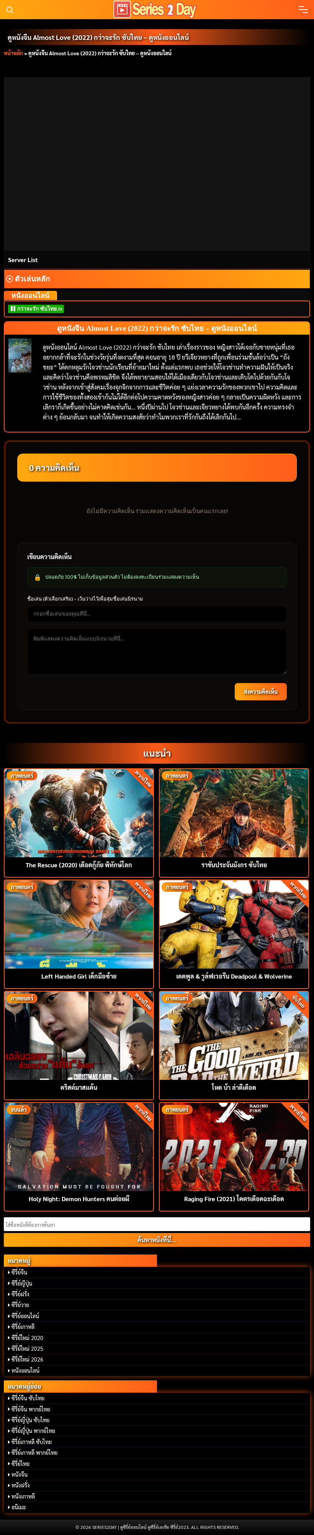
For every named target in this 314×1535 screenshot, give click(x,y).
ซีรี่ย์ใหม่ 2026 (27, 1359)
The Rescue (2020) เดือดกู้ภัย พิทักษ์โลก (79, 865)
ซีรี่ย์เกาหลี (22, 1326)
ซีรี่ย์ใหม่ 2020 (27, 1337)
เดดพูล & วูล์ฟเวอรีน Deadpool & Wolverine (234, 976)
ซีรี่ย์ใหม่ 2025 (27, 1348)
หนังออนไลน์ (25, 1370)
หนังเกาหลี (23, 1496)
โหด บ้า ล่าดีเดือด (234, 1087)
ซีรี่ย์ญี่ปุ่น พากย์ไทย (33, 1430)
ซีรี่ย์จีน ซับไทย (27, 1398)
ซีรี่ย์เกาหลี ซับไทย (31, 1441)
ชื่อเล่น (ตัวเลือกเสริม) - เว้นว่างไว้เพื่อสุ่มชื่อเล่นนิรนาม (85, 599)
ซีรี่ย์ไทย (20, 1463)
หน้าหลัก (13, 53)
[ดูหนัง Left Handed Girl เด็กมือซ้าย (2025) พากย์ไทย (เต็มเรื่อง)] (79, 923)
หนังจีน (19, 1474)
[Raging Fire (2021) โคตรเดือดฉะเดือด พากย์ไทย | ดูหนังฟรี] (234, 1146)
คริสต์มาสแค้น (79, 1087)
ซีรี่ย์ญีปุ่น (21, 1283)
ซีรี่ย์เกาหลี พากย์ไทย (34, 1452)
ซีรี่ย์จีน (19, 1272)
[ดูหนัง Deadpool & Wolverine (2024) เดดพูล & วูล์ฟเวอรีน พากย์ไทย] (234, 923)
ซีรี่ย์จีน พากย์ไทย (30, 1409)
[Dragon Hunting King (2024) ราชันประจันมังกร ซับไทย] (234, 812)
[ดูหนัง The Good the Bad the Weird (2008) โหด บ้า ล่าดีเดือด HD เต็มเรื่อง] (234, 1035)
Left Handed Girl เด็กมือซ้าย (78, 976)
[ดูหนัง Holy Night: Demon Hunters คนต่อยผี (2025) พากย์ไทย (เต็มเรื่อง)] (79, 1146)
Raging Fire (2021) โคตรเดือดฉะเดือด (234, 1199)
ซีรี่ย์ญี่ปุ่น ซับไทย (30, 1419)
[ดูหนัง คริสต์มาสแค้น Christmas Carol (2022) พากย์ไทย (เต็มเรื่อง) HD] (79, 1035)
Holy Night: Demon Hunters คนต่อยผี (79, 1199)
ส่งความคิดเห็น (261, 691)
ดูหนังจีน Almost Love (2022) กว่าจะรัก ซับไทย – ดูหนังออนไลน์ (98, 37)
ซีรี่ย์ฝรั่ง (20, 1294)
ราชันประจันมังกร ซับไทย (234, 865)
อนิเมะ (18, 1507)
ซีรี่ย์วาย (20, 1304)
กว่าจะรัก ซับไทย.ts (39, 309)
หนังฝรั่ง (20, 1485)
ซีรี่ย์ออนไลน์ (25, 1315)
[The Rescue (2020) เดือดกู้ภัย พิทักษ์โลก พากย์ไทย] (79, 812)
